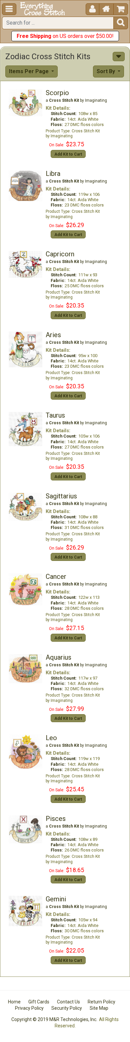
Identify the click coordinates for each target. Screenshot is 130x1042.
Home (14, 1001)
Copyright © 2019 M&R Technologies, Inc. (54, 1019)
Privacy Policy (29, 1008)
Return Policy (101, 1001)
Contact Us (68, 1001)
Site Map (99, 1008)
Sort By (106, 71)
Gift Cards (38, 1001)
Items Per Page (29, 71)
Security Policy (66, 1008)
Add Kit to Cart (68, 154)
